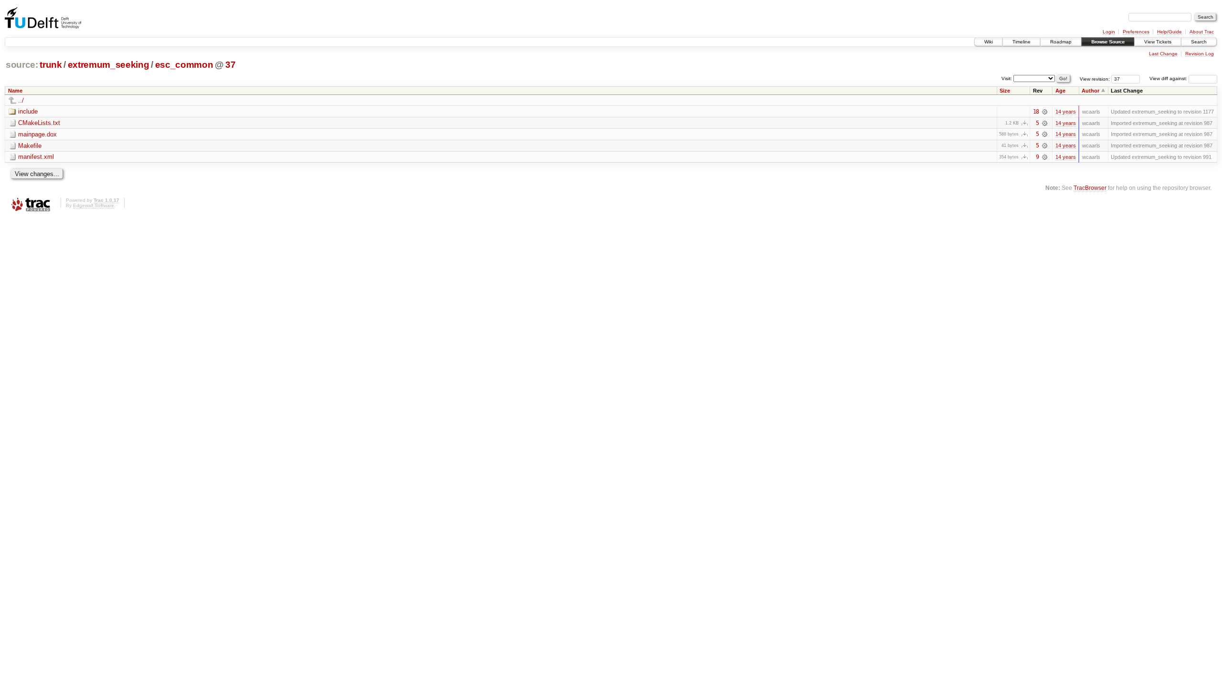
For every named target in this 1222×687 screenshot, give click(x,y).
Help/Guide (1169, 31)
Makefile (30, 145)
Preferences (1136, 31)
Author (1090, 91)
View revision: (1095, 78)
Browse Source (1108, 41)
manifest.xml (36, 156)
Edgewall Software (93, 205)
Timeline (1021, 41)
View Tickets (1157, 41)
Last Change (1163, 53)
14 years (1065, 111)
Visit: (1006, 78)
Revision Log (1199, 53)
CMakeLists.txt (39, 122)
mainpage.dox (37, 134)
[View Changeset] (1044, 111)
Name (15, 91)
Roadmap (1061, 41)
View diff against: (1169, 78)
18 (1036, 111)
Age (1060, 91)
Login (1109, 31)
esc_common (184, 65)
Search (1199, 41)
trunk (51, 65)
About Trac (1202, 31)
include (28, 111)
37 (230, 65)
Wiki (988, 41)
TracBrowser (1090, 188)
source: (22, 65)
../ (21, 100)
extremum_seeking (108, 65)
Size (1005, 91)
